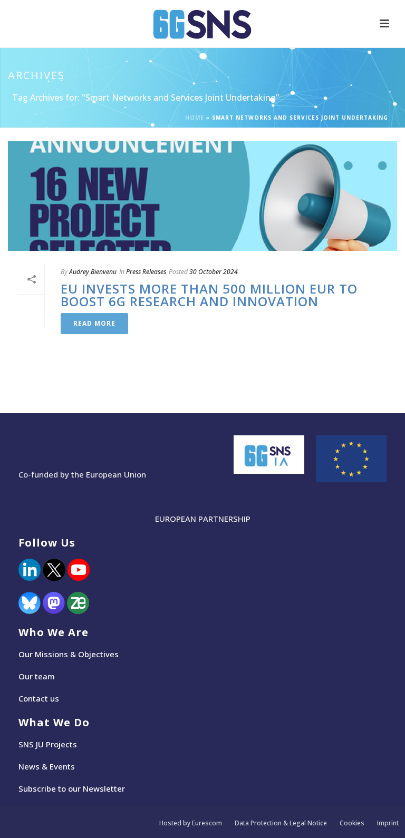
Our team (36, 676)
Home (194, 117)
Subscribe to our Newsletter (71, 788)
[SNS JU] (202, 23)
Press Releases (146, 271)
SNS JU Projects (47, 744)
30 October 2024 (213, 271)
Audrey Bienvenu (93, 271)
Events (62, 766)
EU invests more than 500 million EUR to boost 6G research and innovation (209, 295)
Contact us (38, 698)
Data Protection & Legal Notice (281, 823)
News (29, 766)
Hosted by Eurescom (190, 823)
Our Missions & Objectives (68, 654)
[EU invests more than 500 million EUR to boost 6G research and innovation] (202, 196)
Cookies (352, 823)
